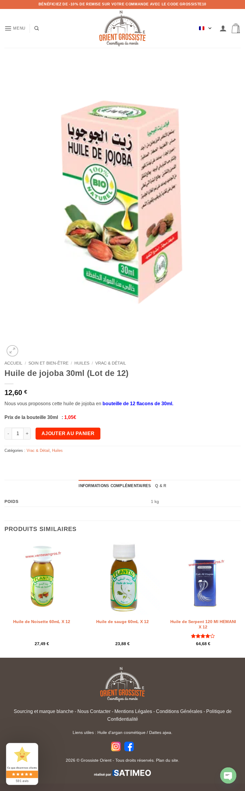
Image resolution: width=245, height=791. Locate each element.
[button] (14, 28)
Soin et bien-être (48, 363)
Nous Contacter (94, 711)
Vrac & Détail (110, 363)
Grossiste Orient (96, 760)
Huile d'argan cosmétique (121, 732)
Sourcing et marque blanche (44, 711)
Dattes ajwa (160, 732)
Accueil (13, 363)
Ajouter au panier (68, 433)
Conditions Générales (179, 711)
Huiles (81, 363)
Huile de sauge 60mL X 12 (122, 621)
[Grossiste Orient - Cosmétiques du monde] (122, 28)
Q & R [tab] (160, 486)
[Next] (240, 598)
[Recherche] (36, 28)
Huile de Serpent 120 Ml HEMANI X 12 (203, 624)
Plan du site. (167, 760)
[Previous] (4, 598)
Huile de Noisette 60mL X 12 (41, 621)
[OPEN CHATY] (228, 775)
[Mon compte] (223, 28)
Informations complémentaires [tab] (115, 486)
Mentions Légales (133, 711)
